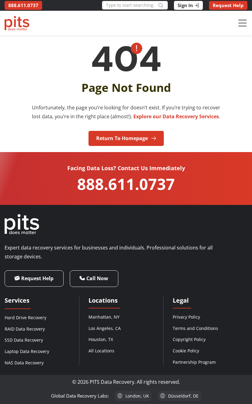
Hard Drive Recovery (25, 317)
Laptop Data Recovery (27, 351)
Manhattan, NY (104, 317)
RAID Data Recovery (25, 329)
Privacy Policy (186, 317)
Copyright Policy (189, 339)
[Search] (163, 5)
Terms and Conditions (195, 328)
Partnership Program (194, 362)
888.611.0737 (126, 184)
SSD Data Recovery (24, 340)
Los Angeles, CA (105, 328)
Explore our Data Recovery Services (176, 116)
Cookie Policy (186, 351)
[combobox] (130, 5)
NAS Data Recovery (24, 363)
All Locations (101, 351)
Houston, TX (101, 339)
